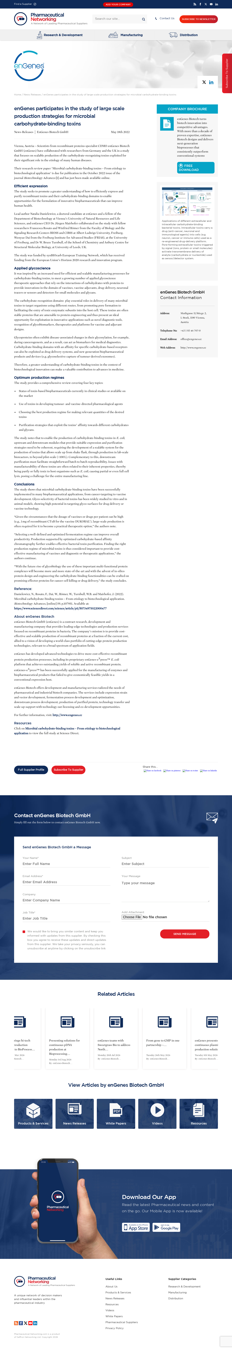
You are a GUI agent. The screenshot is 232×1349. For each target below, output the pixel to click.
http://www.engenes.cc (67, 715)
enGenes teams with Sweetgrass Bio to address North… (65, 1045)
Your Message (131, 876)
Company (29, 894)
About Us (111, 1287)
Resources (112, 1304)
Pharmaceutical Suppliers (121, 1322)
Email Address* (33, 876)
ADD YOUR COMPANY (118, 4)
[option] (67, 1038)
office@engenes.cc (191, 339)
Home (17, 95)
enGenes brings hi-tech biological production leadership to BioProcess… (212, 1045)
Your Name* (31, 858)
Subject (127, 858)
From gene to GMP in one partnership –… (114, 1043)
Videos (109, 1310)
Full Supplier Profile (31, 770)
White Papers (114, 1316)
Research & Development (63, 35)
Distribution (189, 35)
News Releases (32, 95)
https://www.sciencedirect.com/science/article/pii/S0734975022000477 (60, 608)
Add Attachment (133, 912)
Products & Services (118, 1293)
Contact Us (167, 18)
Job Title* (29, 912)
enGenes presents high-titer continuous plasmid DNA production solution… (164, 1045)
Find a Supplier (23, 4)
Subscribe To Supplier (68, 770)
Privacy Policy (114, 1328)
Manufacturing (132, 35)
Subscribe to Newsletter (198, 19)
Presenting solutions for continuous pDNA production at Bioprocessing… (16, 1047)
